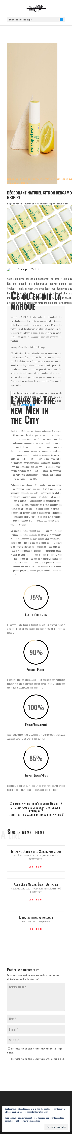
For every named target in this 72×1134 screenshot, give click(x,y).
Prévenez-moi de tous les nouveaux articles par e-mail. (37, 1058)
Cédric (35, 269)
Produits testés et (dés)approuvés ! (33, 203)
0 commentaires (19, 183)
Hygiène (27, 179)
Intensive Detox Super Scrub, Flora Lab (36, 851)
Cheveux (38, 855)
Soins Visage (37, 892)
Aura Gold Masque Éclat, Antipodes (36, 884)
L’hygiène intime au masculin (36, 917)
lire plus (36, 866)
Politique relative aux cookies (27, 1120)
